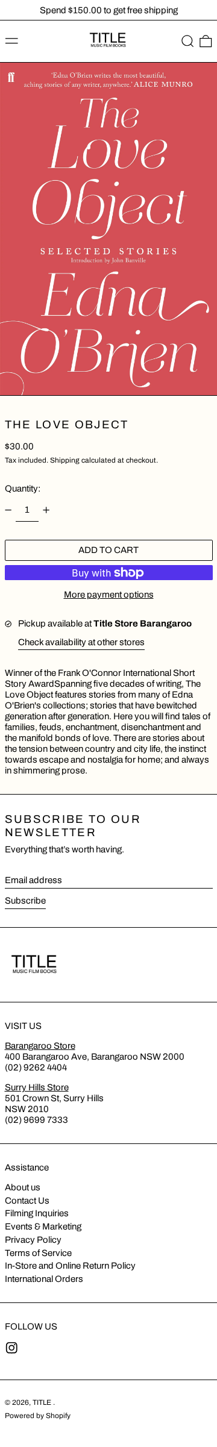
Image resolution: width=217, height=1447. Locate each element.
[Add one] (46, 509)
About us (22, 1187)
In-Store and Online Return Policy (70, 1265)
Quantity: (22, 488)
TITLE (43, 1402)
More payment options (109, 594)
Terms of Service (38, 1253)
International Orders (44, 1279)
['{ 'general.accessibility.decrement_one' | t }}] (8, 509)
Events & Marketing (43, 1226)
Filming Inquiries (37, 1213)
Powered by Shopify (38, 1415)
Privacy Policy (33, 1240)
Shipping (65, 460)
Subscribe (25, 900)
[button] (188, 41)
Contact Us (27, 1200)
